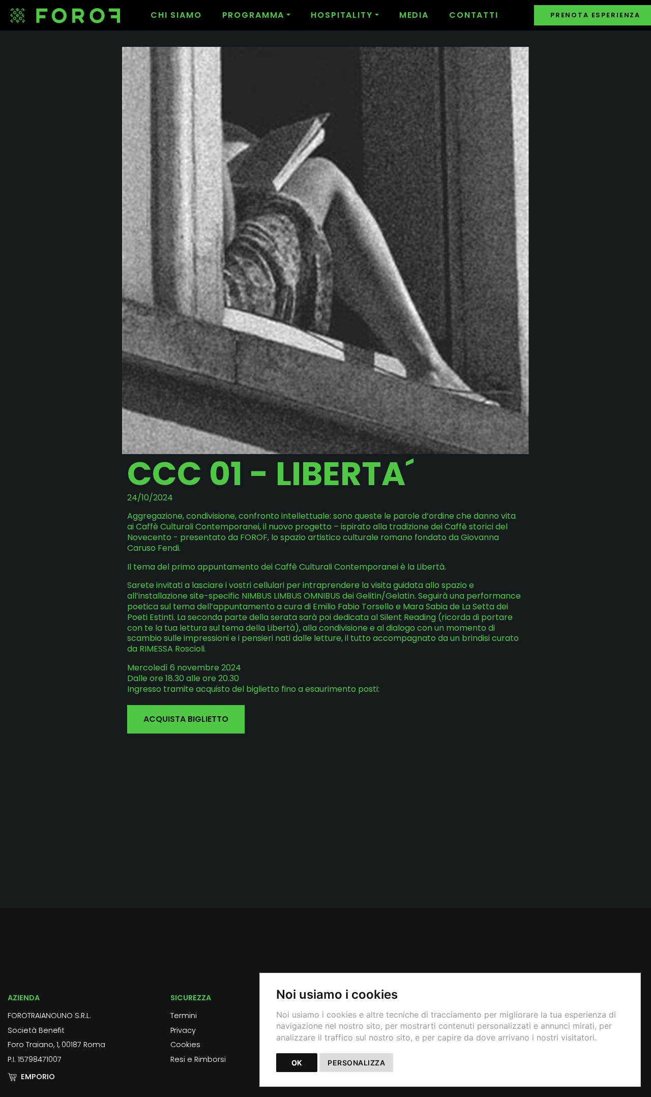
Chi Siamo (176, 15)
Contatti (473, 15)
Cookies (185, 1044)
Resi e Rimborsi (198, 1059)
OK (296, 1062)
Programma (253, 15)
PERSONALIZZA (356, 1062)
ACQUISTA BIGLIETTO (185, 719)
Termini (183, 1015)
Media (414, 15)
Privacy (183, 1030)
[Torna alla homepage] (75, 15)
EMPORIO (38, 1077)
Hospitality (341, 15)
